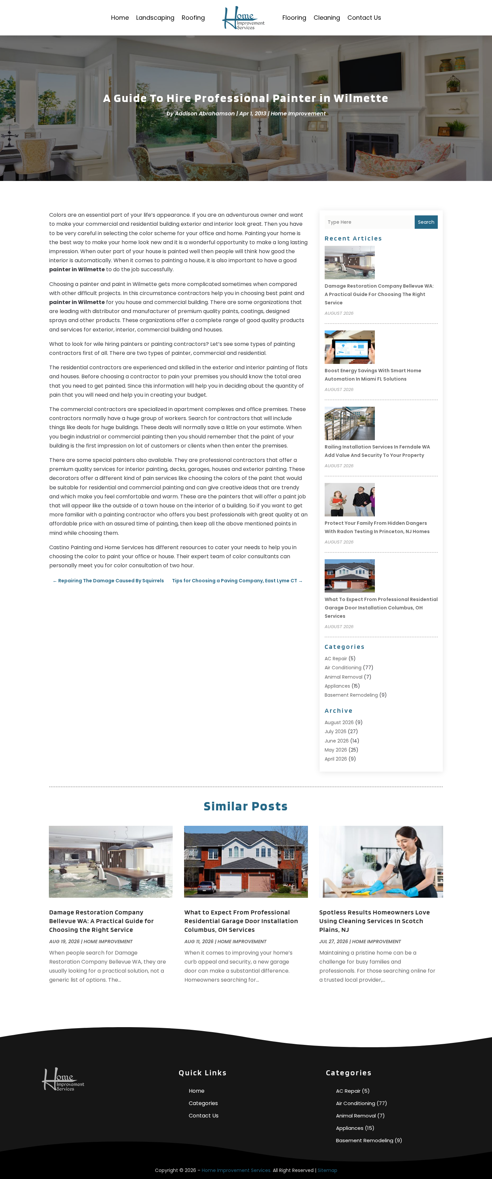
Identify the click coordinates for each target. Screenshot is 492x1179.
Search (426, 222)
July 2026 (335, 731)
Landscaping (155, 17)
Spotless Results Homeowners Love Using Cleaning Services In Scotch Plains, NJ (374, 921)
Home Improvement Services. (236, 1170)
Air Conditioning (343, 667)
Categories (203, 1103)
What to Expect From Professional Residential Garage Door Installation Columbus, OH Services (381, 607)
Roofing (193, 17)
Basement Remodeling (351, 695)
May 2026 (336, 750)
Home (120, 17)
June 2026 (337, 741)
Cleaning (327, 17)
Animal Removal (343, 677)
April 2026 (336, 759)
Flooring (294, 17)
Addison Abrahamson (205, 113)
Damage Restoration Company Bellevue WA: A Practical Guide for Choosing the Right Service (379, 294)
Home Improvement (298, 113)
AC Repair (336, 658)
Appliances (337, 686)
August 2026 (339, 722)
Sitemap (327, 1170)
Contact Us (364, 17)
